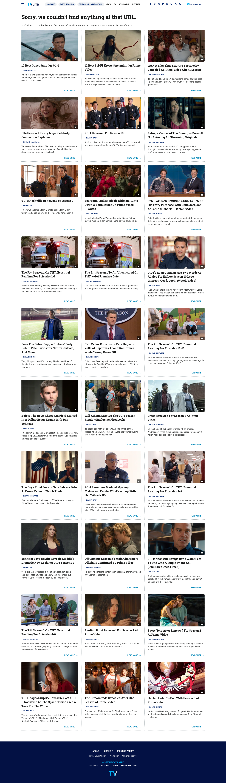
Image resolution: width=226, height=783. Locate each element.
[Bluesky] (171, 4)
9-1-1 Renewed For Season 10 (104, 133)
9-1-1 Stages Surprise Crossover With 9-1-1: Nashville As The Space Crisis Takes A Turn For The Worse (49, 702)
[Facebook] (150, 4)
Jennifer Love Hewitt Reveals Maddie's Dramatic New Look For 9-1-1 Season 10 (47, 561)
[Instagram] (167, 4)
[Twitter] (155, 4)
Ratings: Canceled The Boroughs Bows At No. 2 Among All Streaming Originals (175, 135)
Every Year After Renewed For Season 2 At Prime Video (174, 633)
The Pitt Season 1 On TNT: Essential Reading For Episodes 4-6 (45, 632)
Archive (108, 751)
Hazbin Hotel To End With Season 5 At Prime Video (173, 700)
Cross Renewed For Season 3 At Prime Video (173, 418)
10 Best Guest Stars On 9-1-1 (40, 65)
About (95, 751)
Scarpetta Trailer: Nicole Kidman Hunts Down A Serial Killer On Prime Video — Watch (111, 205)
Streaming (124, 4)
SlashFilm (126, 766)
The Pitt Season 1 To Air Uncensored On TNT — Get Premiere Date (111, 275)
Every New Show (67, 4)
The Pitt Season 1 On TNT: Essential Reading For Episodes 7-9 (172, 489)
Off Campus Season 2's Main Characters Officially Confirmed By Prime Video (111, 561)
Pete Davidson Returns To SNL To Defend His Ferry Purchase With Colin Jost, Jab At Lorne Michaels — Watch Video (175, 205)
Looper (115, 766)
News (108, 4)
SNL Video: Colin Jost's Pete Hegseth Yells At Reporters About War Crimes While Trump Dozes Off (109, 348)
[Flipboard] (163, 4)
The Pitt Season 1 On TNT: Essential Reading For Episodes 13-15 (172, 346)
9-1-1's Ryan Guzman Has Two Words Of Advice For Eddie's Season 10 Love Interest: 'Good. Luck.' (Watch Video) (174, 277)
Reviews (136, 4)
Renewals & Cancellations (91, 4)
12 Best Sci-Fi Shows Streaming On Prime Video (113, 68)
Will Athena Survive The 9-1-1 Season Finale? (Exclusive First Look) (110, 418)
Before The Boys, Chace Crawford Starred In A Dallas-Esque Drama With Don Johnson (49, 420)
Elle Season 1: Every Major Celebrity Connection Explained (45, 135)
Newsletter (195, 4)
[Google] (175, 4)
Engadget (93, 766)
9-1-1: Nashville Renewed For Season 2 (47, 201)
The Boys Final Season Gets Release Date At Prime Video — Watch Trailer (49, 489)
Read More (69, 90)
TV (115, 4)
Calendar (51, 4)
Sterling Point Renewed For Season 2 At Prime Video (111, 632)
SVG (135, 766)
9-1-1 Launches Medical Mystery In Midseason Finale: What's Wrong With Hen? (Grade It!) (110, 491)
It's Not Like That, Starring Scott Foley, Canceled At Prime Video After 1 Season (174, 68)
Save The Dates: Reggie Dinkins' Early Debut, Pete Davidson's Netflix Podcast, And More (47, 348)
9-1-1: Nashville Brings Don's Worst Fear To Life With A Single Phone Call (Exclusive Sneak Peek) (174, 563)
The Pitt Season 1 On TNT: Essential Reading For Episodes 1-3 (45, 275)
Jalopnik (105, 766)
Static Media (100, 756)
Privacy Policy (125, 751)
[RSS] (180, 4)
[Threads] (159, 4)
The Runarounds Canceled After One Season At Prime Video (109, 700)
